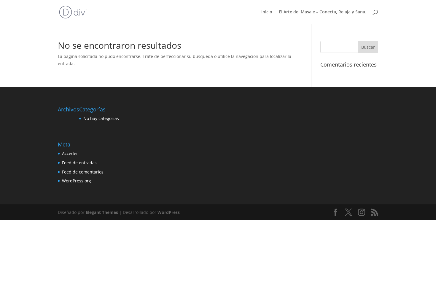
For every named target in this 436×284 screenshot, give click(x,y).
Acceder (70, 153)
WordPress (168, 212)
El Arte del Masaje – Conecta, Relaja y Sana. (322, 12)
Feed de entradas (79, 162)
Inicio (266, 12)
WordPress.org (76, 181)
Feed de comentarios (83, 172)
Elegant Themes (102, 212)
